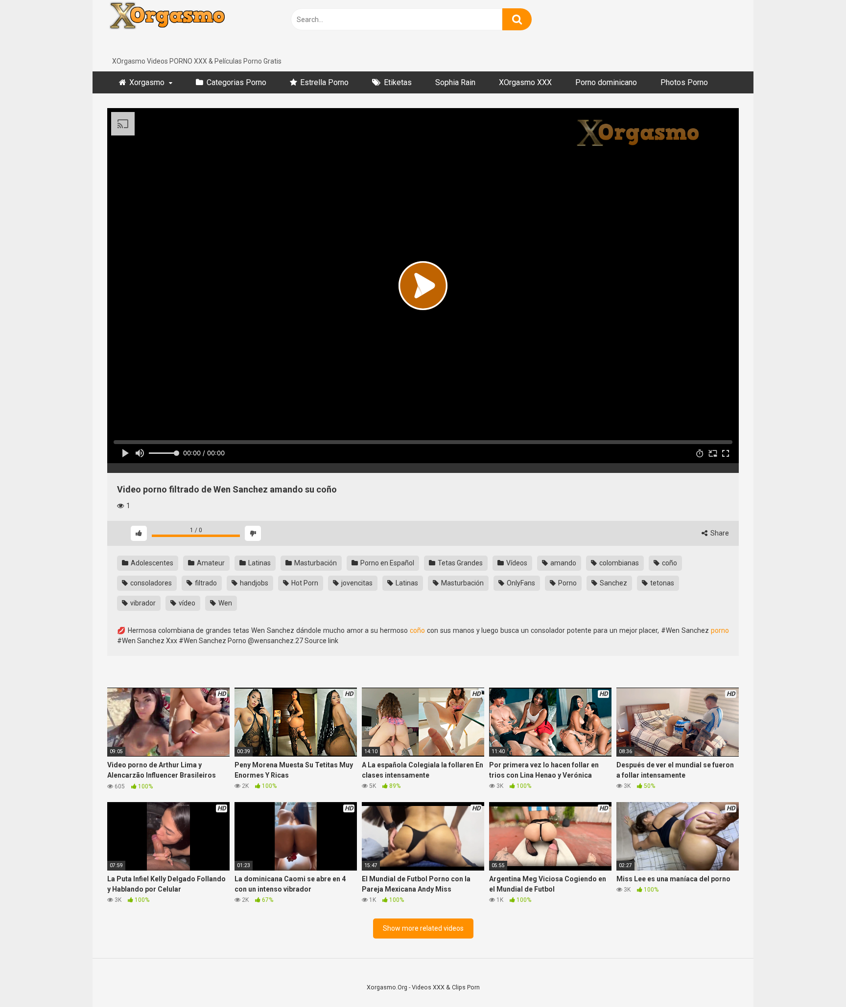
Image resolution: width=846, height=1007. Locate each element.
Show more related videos (423, 928)
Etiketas (398, 82)
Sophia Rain (455, 82)
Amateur (210, 563)
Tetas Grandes (459, 563)
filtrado (205, 583)
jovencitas (356, 583)
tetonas (661, 583)
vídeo (186, 603)
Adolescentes (151, 563)
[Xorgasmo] (180, 28)
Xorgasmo (146, 82)
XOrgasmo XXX (525, 82)
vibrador (142, 603)
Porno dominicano (606, 82)
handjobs (253, 583)
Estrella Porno (324, 82)
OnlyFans (520, 583)
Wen (224, 603)
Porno (567, 583)
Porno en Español (386, 563)
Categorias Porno (236, 82)
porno (720, 630)
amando (562, 563)
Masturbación (315, 563)
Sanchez (612, 583)
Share (719, 533)
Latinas (259, 563)
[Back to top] (813, 977)
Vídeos (516, 563)
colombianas (618, 563)
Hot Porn (304, 583)
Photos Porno (684, 82)
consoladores (150, 583)
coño (668, 563)
